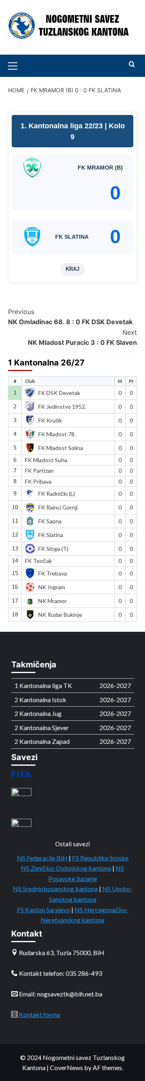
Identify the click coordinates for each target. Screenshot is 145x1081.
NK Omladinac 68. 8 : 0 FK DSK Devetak (70, 317)
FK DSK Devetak (59, 392)
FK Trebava (52, 573)
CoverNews (66, 1067)
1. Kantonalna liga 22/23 (63, 126)
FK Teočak (38, 560)
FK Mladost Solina (60, 447)
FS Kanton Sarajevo (43, 909)
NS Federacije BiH (42, 858)
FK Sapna (50, 521)
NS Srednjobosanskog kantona (55, 888)
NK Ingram (51, 587)
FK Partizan (39, 470)
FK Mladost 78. (57, 434)
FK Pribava (38, 481)
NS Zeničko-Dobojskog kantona (66, 868)
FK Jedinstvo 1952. (62, 406)
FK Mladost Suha (46, 460)
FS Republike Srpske (100, 858)
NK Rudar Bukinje (60, 614)
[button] (16, 65)
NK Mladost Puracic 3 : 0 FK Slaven (82, 337)
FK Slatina (50, 534)
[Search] (132, 64)
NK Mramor (52, 600)
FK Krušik (50, 420)
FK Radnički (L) (56, 493)
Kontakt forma (40, 1014)
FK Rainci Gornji (58, 507)
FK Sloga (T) (53, 548)
